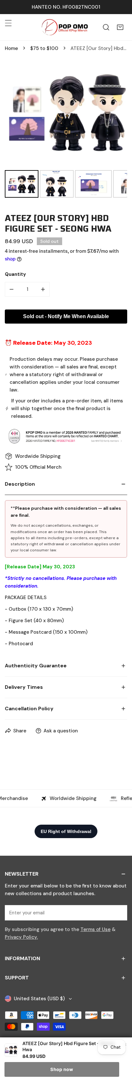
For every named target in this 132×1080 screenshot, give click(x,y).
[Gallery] (66, 128)
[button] (120, 27)
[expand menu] (8, 23)
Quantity (15, 274)
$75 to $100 (44, 48)
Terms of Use (95, 929)
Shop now (61, 1069)
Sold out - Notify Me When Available (66, 316)
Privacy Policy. (21, 937)
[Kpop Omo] (64, 27)
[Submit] (119, 912)
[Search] (106, 27)
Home (11, 48)
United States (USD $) (39, 998)
